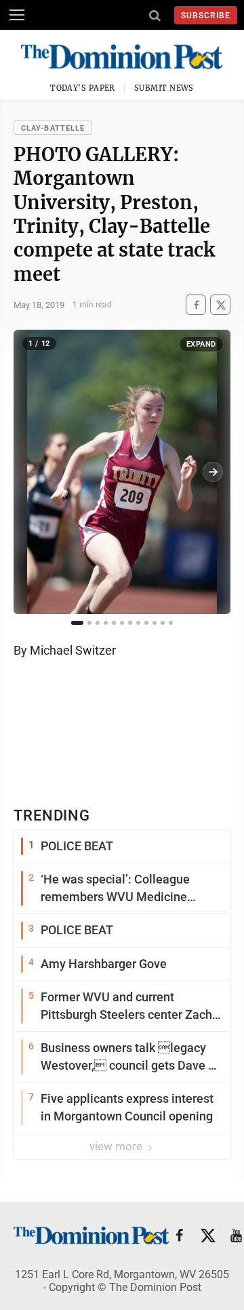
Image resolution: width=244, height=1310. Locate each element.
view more (117, 1146)
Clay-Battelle (53, 128)
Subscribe (205, 15)
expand (201, 344)
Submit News (164, 88)
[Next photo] (213, 472)
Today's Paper (82, 88)
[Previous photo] (31, 472)
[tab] (77, 623)
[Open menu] (17, 15)
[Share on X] (220, 305)
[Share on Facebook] (196, 305)
